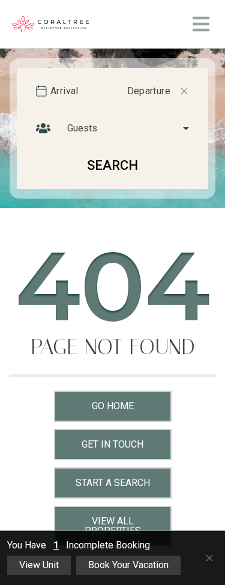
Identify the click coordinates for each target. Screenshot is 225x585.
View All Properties (113, 525)
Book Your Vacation (128, 565)
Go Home (113, 406)
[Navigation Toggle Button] (201, 24)
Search (112, 165)
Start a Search (113, 482)
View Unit (39, 565)
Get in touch (112, 444)
